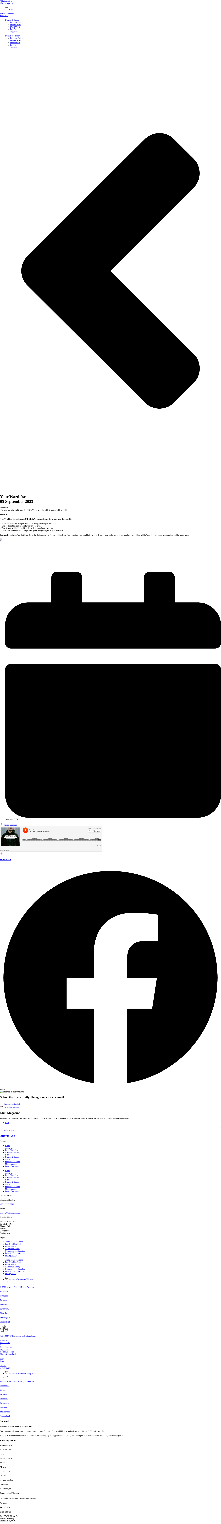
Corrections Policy (12, 1249)
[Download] (1, 854)
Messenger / (5, 1317)
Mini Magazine (11, 1164)
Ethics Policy (10, 1246)
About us (9, 1148)
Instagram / (4, 1309)
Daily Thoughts (11, 1150)
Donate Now (15, 24)
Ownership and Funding (15, 1251)
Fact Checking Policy (14, 1244)
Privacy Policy (11, 1255)
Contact (8, 1159)
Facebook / (4, 1291)
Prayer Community (12, 1166)
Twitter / (3, 1300)
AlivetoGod (7, 1135)
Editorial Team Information (16, 1253)
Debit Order (15, 27)
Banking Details (16, 22)
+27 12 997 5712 (7, 1204)
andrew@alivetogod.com (10, 1213)
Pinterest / (4, 1304)
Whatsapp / (4, 1296)
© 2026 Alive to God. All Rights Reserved (17, 1287)
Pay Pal (13, 29)
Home (7, 1145)
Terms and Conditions (14, 1242)
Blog (7, 1155)
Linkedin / (4, 1313)
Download (5, 859)
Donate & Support (12, 20)
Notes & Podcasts (12, 1152)
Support (13, 31)
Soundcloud (5, 1322)
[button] (110, 979)
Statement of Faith (12, 1162)
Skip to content (6, 1)
